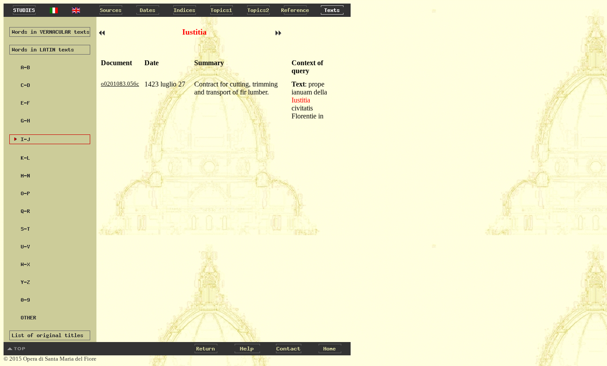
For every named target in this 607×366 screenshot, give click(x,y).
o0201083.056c (120, 83)
